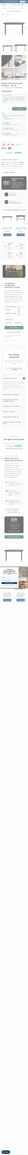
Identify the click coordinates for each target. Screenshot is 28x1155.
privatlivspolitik (9, 585)
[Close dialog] (27, 568)
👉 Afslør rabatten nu (9, 583)
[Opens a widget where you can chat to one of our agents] (6, 1152)
